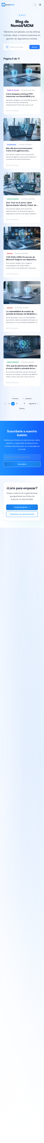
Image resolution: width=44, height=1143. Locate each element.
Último (22, 408)
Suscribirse (22, 464)
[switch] (34, 4)
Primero (15, 399)
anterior (29, 399)
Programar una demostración (22, 514)
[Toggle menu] (40, 5)
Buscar (34, 47)
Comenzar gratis (21, 507)
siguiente (32, 403)
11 (24, 403)
